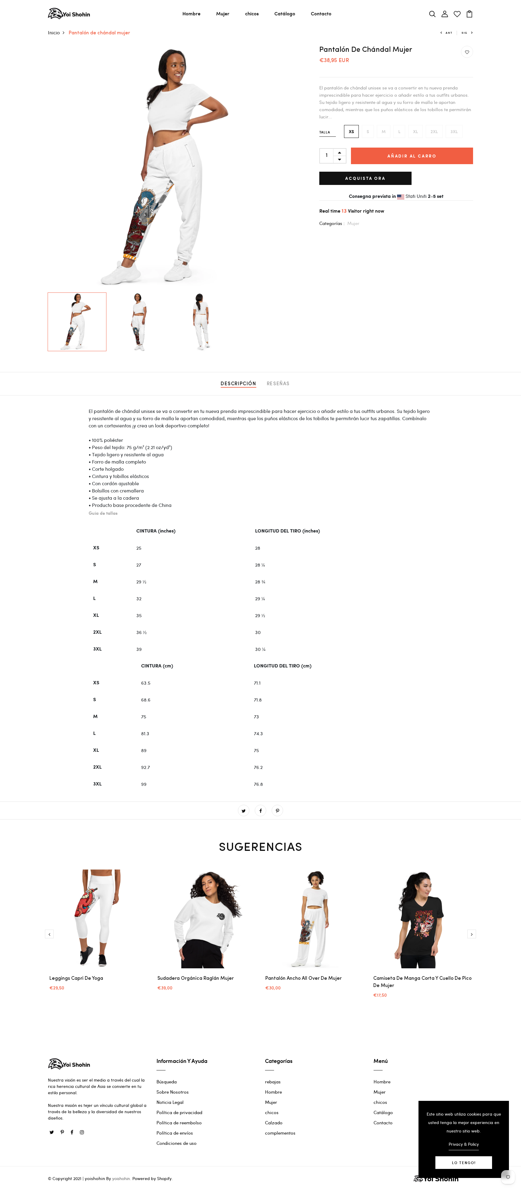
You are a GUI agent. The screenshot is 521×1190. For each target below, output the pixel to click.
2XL (434, 131)
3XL (454, 131)
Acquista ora (365, 178)
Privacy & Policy (464, 1144)
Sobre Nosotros (172, 1092)
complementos (280, 1133)
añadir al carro (412, 156)
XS (351, 131)
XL (415, 131)
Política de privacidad (179, 1112)
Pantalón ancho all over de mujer (303, 978)
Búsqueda (166, 1082)
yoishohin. (121, 1178)
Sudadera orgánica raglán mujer (195, 978)
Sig (465, 33)
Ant (449, 33)
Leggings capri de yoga (76, 978)
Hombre (191, 13)
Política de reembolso (179, 1123)
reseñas (278, 384)
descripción (238, 384)
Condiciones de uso (176, 1143)
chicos (252, 13)
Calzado (274, 1123)
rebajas (273, 1082)
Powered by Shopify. (152, 1178)
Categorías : (332, 223)
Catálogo (284, 13)
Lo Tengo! (464, 1162)
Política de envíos (174, 1133)
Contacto (321, 13)
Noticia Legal (170, 1102)
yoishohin (95, 1178)
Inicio (54, 32)
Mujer (222, 13)
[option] (170, 168)
